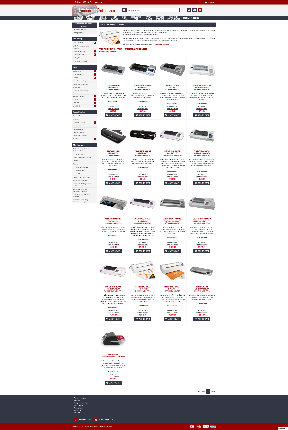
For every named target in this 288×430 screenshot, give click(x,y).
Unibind (84, 99)
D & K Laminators (78, 154)
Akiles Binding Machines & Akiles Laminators (81, 150)
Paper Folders (77, 126)
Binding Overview (78, 33)
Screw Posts (77, 87)
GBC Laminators (78, 170)
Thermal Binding (84, 96)
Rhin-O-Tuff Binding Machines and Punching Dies (82, 185)
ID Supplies (77, 58)
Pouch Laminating (84, 51)
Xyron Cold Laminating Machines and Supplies (80, 201)
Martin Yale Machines (80, 180)
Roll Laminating (84, 42)
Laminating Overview (80, 29)
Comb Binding (84, 74)
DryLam (75, 161)
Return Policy (78, 405)
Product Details (113, 109)
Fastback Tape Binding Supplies (80, 92)
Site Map (77, 413)
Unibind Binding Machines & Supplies (82, 195)
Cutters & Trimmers (84, 122)
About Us (77, 401)
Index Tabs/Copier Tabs (80, 84)
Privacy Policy (78, 408)
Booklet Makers (78, 116)
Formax (75, 164)
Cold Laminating (84, 54)
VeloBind (84, 103)
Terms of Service (80, 398)
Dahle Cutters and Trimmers (82, 157)
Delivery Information (81, 403)
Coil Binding (84, 71)
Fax (95, 419)
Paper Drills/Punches (80, 135)
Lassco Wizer (77, 174)
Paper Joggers (78, 129)
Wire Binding (84, 106)
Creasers (76, 119)
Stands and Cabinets (80, 61)
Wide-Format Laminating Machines (81, 47)
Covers (84, 77)
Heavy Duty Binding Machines (82, 81)
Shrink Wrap (84, 139)
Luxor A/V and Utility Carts (81, 177)
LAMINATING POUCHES (161, 44)
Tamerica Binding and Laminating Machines (80, 190)
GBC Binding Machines (80, 167)
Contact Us (77, 410)
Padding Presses (78, 132)
